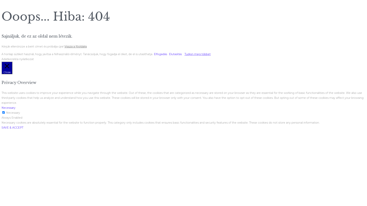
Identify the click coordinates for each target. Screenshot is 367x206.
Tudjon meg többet (197, 54)
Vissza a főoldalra (75, 46)
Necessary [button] (8, 107)
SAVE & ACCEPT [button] (12, 127)
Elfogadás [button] (160, 54)
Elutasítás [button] (175, 54)
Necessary (13, 112)
